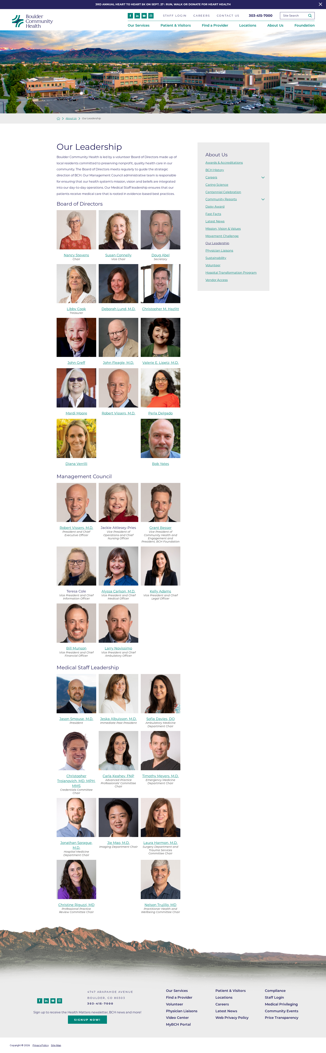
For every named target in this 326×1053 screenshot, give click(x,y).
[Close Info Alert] (320, 4)
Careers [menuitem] (201, 15)
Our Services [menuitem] (138, 25)
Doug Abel (160, 255)
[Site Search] (311, 16)
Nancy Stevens (76, 255)
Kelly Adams (160, 591)
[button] (263, 177)
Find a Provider (179, 997)
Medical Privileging (281, 1004)
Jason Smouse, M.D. (76, 719)
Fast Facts (213, 214)
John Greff (76, 363)
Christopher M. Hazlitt (160, 309)
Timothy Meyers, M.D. (160, 776)
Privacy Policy (40, 1045)
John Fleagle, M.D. (118, 363)
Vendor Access (216, 280)
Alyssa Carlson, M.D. (118, 591)
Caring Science (216, 185)
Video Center (177, 1018)
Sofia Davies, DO (160, 719)
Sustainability (215, 258)
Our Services (177, 991)
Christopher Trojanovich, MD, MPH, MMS (76, 781)
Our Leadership (217, 243)
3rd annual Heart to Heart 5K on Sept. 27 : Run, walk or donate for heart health (163, 4)
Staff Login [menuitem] (175, 15)
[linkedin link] (137, 15)
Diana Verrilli (76, 464)
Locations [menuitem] (247, 25)
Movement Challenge (222, 236)
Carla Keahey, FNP (118, 776)
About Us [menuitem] (275, 25)
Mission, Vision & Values (223, 229)
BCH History (214, 170)
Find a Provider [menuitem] (215, 25)
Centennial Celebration (223, 192)
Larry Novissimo (118, 648)
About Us (71, 118)
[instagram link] (151, 15)
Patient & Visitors (230, 991)
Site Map (56, 1045)
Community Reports (221, 199)
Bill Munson (76, 648)
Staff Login (274, 997)
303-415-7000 (260, 16)
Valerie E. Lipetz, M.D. (160, 363)
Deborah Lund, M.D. (118, 309)
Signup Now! (87, 1019)
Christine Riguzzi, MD (76, 905)
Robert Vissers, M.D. (118, 413)
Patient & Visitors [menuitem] (176, 25)
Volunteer (212, 265)
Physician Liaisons (219, 250)
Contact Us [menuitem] (228, 15)
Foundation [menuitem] (304, 25)
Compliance (275, 991)
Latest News (215, 221)
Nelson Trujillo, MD (160, 905)
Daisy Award (215, 206)
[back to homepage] (58, 118)
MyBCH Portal (178, 1024)
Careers (211, 177)
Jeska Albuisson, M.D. (118, 719)
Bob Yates (160, 464)
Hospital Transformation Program (231, 272)
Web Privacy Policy (231, 1018)
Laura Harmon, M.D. (160, 843)
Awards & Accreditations (224, 162)
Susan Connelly (118, 255)
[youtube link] (144, 15)
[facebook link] (130, 15)
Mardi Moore (76, 413)
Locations (223, 997)
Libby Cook (76, 309)
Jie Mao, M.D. (118, 843)
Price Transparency (281, 1018)
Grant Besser (160, 528)
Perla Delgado (160, 413)
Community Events (281, 1011)
